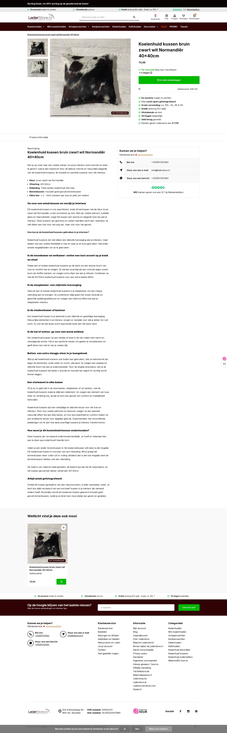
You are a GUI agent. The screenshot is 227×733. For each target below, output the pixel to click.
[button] (125, 78)
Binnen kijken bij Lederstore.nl (148, 646)
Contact (102, 649)
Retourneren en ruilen (109, 642)
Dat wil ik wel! (189, 607)
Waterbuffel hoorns (178, 660)
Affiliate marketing (142, 667)
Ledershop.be (140, 678)
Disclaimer (138, 657)
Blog (135, 631)
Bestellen (102, 631)
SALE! (164, 26)
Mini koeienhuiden (56, 26)
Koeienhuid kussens (178, 653)
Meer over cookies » (158, 729)
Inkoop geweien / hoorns (145, 664)
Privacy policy (140, 653)
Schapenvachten (78, 26)
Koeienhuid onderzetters (180, 657)
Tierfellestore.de (141, 671)
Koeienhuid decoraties (179, 649)
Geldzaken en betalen (109, 639)
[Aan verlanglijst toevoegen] (139, 89)
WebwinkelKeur (193, 10)
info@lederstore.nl (160, 170)
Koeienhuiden (34, 26)
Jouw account (105, 646)
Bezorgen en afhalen (108, 635)
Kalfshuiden (135, 26)
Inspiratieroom (140, 635)
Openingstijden (145, 154)
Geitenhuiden (119, 26)
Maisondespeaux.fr (142, 675)
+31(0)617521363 (159, 162)
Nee (137, 729)
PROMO (173, 26)
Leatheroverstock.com (144, 685)
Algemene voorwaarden (145, 660)
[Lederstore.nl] (43, 17)
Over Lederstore (141, 639)
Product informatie (38, 137)
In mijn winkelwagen (170, 80)
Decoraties (150, 26)
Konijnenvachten (101, 26)
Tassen (184, 26)
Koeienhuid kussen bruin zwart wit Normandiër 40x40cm (53, 35)
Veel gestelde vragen (108, 653)
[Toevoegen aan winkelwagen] (61, 582)
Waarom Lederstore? (143, 642)
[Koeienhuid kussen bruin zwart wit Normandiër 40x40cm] (47, 544)
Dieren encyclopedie (143, 649)
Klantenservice (105, 628)
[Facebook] (180, 711)
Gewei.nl (137, 689)
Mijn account (139, 628)
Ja (124, 729)
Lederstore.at (139, 682)
